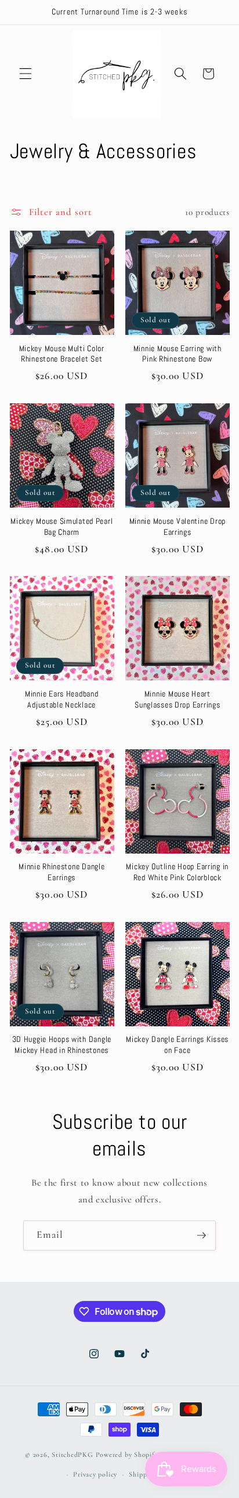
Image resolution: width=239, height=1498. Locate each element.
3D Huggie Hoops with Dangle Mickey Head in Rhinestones (61, 1044)
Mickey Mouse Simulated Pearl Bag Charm (61, 526)
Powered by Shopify (127, 1455)
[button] (25, 74)
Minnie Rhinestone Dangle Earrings (61, 871)
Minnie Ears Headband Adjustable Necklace (61, 698)
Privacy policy (95, 1474)
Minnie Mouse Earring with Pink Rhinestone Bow (177, 353)
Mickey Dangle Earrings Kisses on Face (177, 1044)
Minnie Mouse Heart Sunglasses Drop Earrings (177, 698)
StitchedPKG (72, 1455)
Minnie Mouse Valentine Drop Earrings (177, 526)
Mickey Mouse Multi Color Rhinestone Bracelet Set (61, 353)
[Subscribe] (201, 1235)
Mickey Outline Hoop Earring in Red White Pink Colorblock (177, 871)
